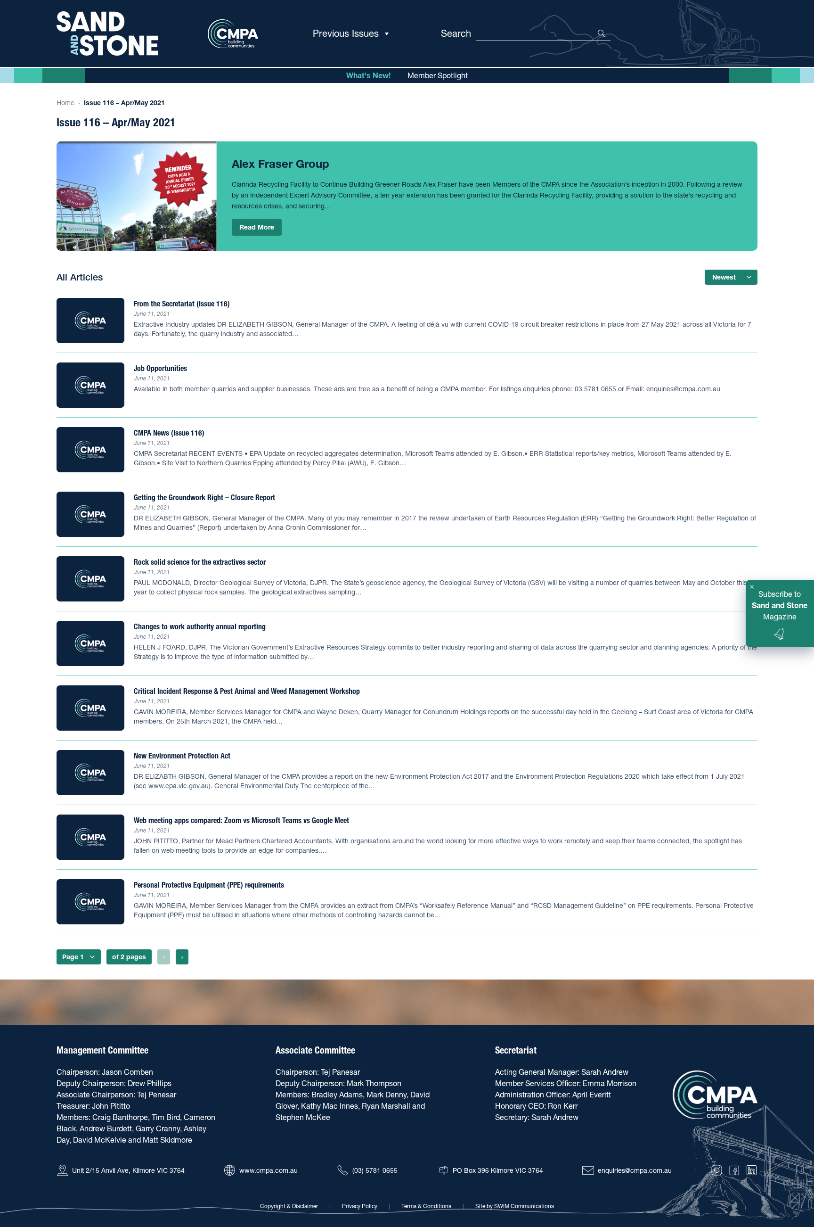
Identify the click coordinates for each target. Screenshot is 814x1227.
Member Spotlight (437, 75)
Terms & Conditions (426, 1206)
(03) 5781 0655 (375, 1170)
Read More (256, 227)
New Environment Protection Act (182, 755)
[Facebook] (734, 1170)
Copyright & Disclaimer (289, 1206)
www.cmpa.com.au (268, 1170)
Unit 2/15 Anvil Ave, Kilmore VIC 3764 (128, 1170)
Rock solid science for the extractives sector (200, 562)
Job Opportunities (160, 368)
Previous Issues (346, 33)
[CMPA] (715, 1095)
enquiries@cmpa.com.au (635, 1170)
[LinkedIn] (751, 1170)
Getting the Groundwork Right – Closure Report (204, 497)
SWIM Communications (524, 1206)
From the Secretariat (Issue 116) (182, 303)
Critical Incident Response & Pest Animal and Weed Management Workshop (247, 691)
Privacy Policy (359, 1206)
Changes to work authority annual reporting (200, 626)
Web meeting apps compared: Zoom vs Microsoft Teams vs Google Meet (241, 820)
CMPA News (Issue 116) (169, 432)
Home (65, 103)
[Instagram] (717, 1170)
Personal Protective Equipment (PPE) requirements (209, 884)
